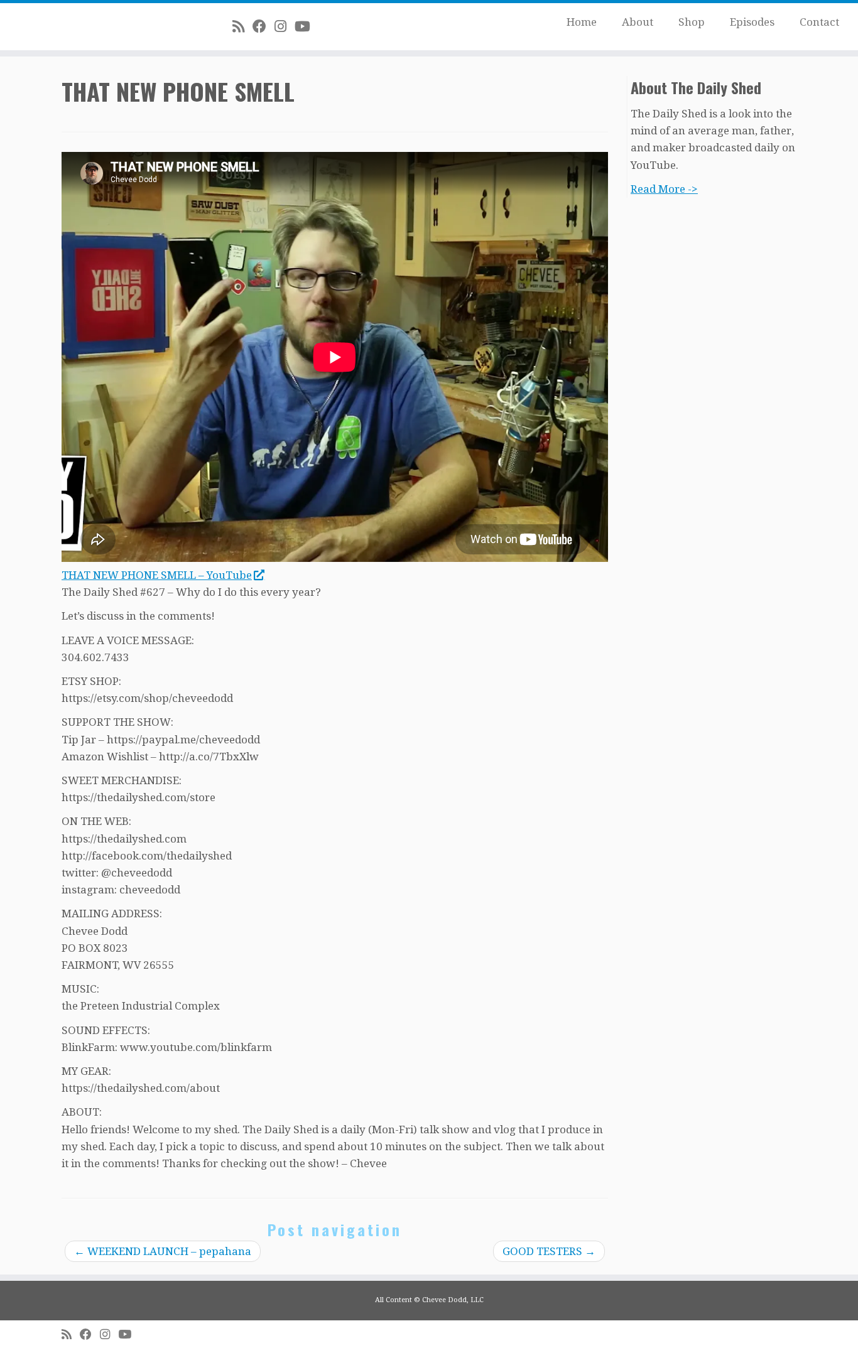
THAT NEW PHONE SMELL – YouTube (157, 575)
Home (582, 22)
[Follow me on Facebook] (263, 26)
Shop (691, 22)
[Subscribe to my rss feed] (242, 26)
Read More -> (664, 189)
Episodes (752, 22)
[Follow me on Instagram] (284, 26)
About (637, 22)
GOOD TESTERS (548, 1251)
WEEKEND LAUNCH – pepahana (162, 1251)
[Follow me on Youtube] (306, 26)
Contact (819, 22)
